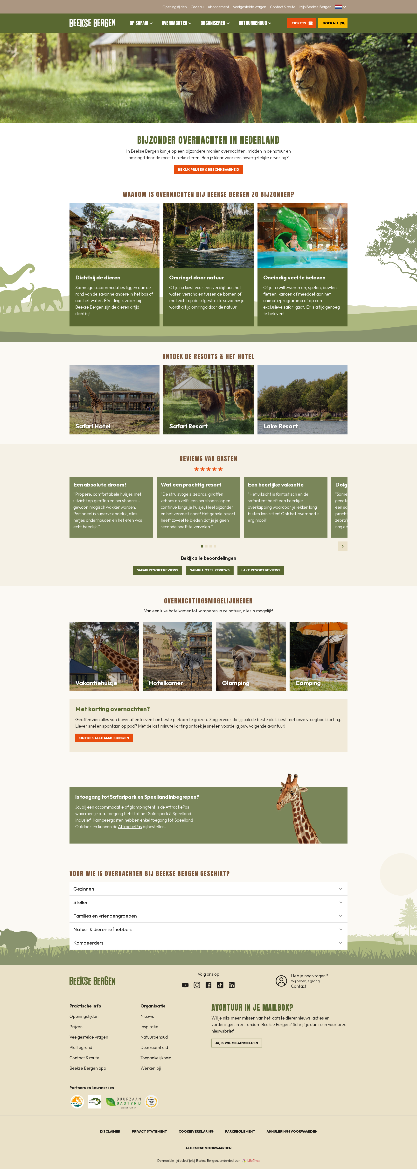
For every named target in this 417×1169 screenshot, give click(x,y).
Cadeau (197, 6)
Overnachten (174, 23)
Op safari (139, 23)
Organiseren (213, 23)
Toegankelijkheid (155, 1058)
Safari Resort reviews (157, 570)
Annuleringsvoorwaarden (292, 1131)
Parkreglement (240, 1131)
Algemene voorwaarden (209, 1148)
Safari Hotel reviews (210, 570)
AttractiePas (177, 807)
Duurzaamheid (154, 1047)
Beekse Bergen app (88, 1068)
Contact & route (282, 6)
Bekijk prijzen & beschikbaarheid (208, 169)
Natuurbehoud (253, 23)
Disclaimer (110, 1131)
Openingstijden (174, 6)
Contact (298, 986)
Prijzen (76, 1026)
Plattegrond (81, 1047)
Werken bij (150, 1068)
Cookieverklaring (196, 1131)
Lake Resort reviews (260, 570)
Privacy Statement (149, 1131)
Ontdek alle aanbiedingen (104, 738)
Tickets (299, 23)
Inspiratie (149, 1026)
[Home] (92, 23)
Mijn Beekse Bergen (315, 6)
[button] (341, 7)
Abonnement (218, 6)
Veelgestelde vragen (249, 6)
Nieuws (147, 1016)
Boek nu (330, 23)
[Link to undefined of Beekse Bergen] (185, 985)
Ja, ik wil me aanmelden (236, 1043)
